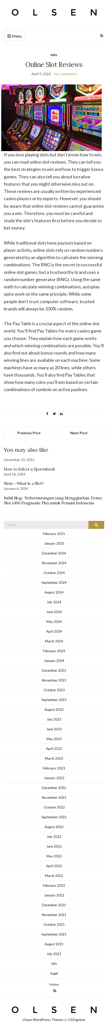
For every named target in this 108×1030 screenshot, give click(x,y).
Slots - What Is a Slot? (24, 483)
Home (54, 984)
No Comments (65, 74)
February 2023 (54, 768)
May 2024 (54, 622)
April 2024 (54, 631)
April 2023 (54, 749)
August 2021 (54, 944)
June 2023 (54, 729)
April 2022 (54, 866)
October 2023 (54, 690)
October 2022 (54, 807)
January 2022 (54, 895)
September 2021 (54, 934)
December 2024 (54, 553)
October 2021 (54, 925)
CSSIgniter (76, 1019)
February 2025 (54, 534)
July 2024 (54, 602)
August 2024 (54, 592)
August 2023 (54, 710)
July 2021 (54, 954)
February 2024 (54, 651)
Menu (16, 36)
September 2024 (54, 583)
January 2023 (54, 778)
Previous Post (29, 433)
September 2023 (54, 700)
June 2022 (54, 846)
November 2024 (54, 563)
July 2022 (54, 837)
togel (54, 973)
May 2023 (54, 739)
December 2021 (54, 905)
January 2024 (54, 661)
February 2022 (54, 885)
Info (54, 55)
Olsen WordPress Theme (43, 1019)
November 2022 (54, 797)
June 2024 (54, 612)
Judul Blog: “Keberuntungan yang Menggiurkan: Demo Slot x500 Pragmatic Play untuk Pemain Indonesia (53, 500)
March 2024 (54, 641)
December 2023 (54, 670)
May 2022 (54, 856)
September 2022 (54, 817)
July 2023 (54, 719)
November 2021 (54, 915)
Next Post (79, 433)
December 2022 (54, 788)
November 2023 (54, 680)
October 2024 (54, 573)
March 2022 (54, 876)
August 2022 (54, 827)
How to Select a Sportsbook (29, 469)
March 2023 (54, 758)
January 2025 (54, 543)
